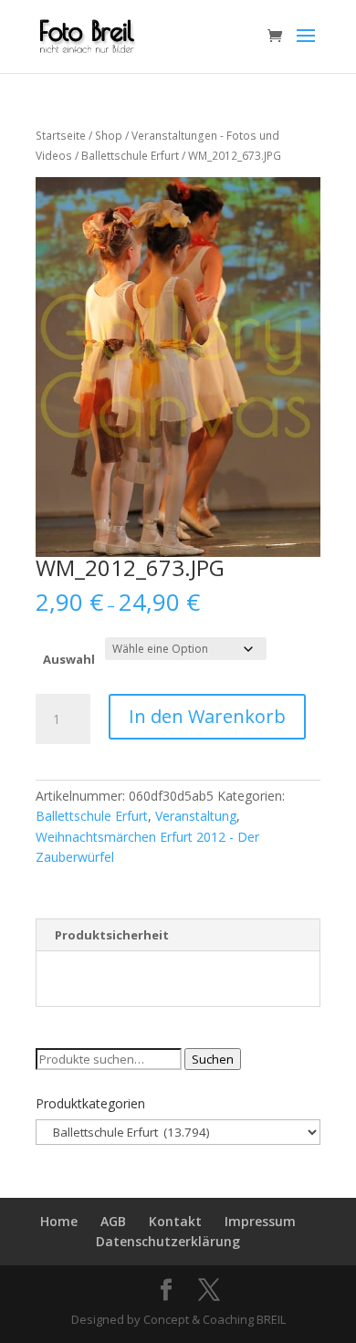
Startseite (61, 135)
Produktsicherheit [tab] (112, 935)
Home (59, 1221)
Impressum (260, 1221)
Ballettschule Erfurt (130, 155)
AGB (113, 1221)
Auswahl (69, 659)
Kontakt (175, 1221)
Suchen (213, 1059)
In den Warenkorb (207, 716)
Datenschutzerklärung (168, 1241)
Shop (108, 135)
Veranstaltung (195, 815)
